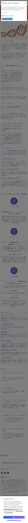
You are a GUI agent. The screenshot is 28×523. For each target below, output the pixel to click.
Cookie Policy (19, 511)
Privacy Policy (9, 512)
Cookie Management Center (11, 509)
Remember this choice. (8, 15)
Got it (14, 517)
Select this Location (7, 18)
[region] (14, 509)
